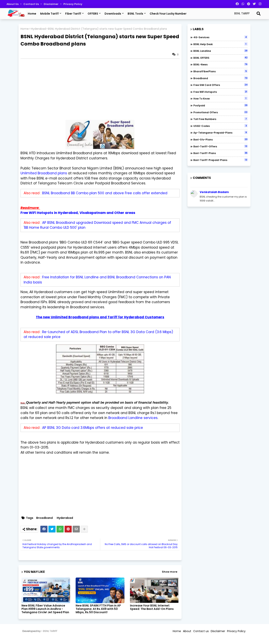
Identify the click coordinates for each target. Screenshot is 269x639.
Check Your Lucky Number (168, 14)
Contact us (31, 4)
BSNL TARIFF (50, 631)
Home (32, 14)
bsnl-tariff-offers (220, 146)
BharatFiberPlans (220, 71)
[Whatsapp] (60, 529)
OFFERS (93, 14)
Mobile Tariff (49, 14)
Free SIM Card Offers (220, 85)
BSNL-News (220, 64)
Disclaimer (51, 4)
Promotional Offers (220, 112)
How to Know (219, 98)
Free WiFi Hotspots (220, 92)
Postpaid (220, 105)
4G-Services (220, 37)
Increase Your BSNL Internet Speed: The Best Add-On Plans (152, 607)
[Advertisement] (102, 89)
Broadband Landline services (133, 417)
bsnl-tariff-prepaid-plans (220, 160)
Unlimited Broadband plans (43, 173)
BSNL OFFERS (220, 57)
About (187, 631)
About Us (12, 4)
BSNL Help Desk (219, 44)
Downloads (113, 14)
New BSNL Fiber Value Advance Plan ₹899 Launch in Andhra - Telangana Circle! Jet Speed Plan (45, 609)
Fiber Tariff (73, 14)
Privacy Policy (72, 4)
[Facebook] (43, 529)
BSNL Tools (135, 14)
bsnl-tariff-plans (220, 153)
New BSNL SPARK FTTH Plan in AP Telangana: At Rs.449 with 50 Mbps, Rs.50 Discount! (98, 609)
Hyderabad (38, 29)
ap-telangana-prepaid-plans (220, 132)
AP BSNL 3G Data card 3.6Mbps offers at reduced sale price (92, 427)
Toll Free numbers (220, 119)
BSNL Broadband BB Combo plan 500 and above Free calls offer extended (104, 193)
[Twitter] (52, 529)
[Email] (76, 529)
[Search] (259, 14)
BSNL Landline (220, 51)
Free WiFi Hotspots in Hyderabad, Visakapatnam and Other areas (77, 212)
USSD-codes (220, 126)
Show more (169, 572)
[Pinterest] (68, 529)
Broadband (44, 518)
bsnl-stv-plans (220, 139)
